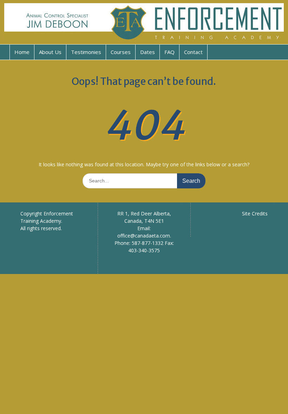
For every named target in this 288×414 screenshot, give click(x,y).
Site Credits (255, 213)
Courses (121, 51)
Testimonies (86, 51)
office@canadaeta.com (143, 235)
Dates (147, 51)
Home (22, 51)
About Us (50, 51)
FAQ (169, 51)
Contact (193, 51)
